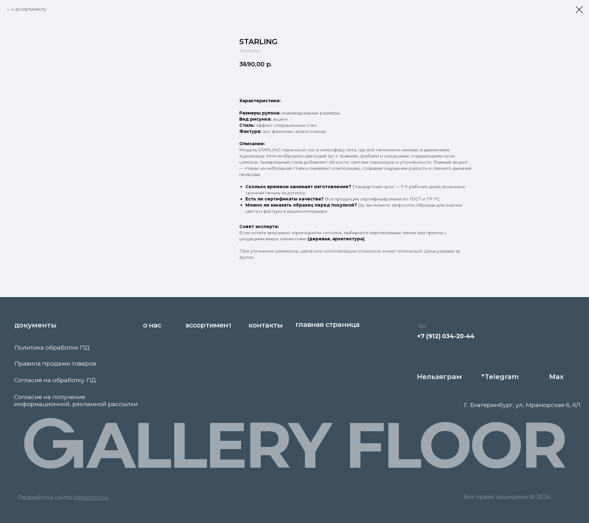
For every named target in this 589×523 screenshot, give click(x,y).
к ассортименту (29, 9)
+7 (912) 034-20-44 (446, 336)
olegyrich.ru (90, 497)
